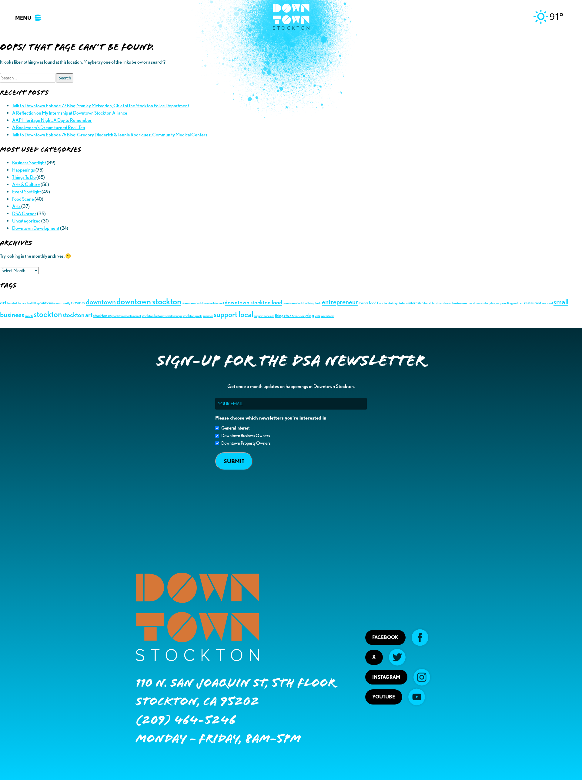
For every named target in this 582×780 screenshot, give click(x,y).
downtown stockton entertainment (203, 303)
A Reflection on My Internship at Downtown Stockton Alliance (69, 113)
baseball (12, 303)
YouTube (383, 697)
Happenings (23, 170)
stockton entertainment (126, 316)
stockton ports (192, 315)
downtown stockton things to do (302, 303)
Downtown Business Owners (245, 435)
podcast (517, 303)
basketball (25, 303)
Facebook (385, 637)
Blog (36, 303)
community (62, 303)
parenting (506, 303)
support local (233, 314)
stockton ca (102, 315)
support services (264, 316)
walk (317, 316)
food (372, 302)
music (479, 303)
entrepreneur (340, 302)
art (3, 302)
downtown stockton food (253, 302)
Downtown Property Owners (245, 443)
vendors (300, 315)
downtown (101, 301)
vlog (310, 315)
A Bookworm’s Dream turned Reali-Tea (48, 127)
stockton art (77, 315)
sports (29, 315)
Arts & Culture (26, 184)
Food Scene (23, 199)
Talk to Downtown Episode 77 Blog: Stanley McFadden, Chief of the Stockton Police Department (100, 106)
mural (471, 303)
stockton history (153, 315)
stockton (48, 314)
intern (403, 303)
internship (415, 302)
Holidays (393, 303)
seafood (547, 303)
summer (208, 316)
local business (434, 303)
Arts (16, 206)
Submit (234, 461)
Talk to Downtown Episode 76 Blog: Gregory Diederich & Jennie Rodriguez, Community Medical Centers (109, 135)
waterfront (327, 316)
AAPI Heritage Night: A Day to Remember (52, 120)
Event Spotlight (26, 192)
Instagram (386, 677)
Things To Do (24, 177)
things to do (284, 315)
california (46, 302)
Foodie (382, 303)
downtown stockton (148, 301)
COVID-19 (78, 303)
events (363, 302)
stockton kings (173, 316)
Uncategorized (26, 221)
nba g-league (491, 303)
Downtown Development (35, 228)
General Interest (235, 428)
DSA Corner (24, 213)
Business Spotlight (29, 163)
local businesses (455, 303)
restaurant (532, 302)
